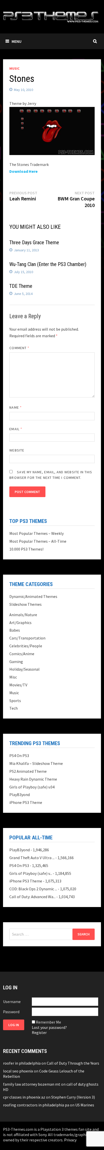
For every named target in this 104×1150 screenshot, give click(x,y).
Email (15, 429)
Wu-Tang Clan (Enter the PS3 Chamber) (47, 264)
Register (39, 1032)
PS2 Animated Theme (28, 771)
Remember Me (48, 1022)
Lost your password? (49, 1027)
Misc (13, 677)
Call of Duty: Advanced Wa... (32, 896)
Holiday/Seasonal (24, 669)
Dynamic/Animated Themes (33, 596)
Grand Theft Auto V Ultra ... (32, 857)
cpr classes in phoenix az (24, 1097)
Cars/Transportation (27, 637)
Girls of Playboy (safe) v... (30, 873)
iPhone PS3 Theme (25, 802)
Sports (15, 700)
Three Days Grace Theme (34, 242)
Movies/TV (18, 684)
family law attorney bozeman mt (31, 1084)
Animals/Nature (23, 614)
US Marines (84, 1104)
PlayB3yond (19, 794)
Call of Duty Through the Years (73, 1063)
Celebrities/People (25, 645)
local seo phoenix (18, 1070)
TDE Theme (20, 286)
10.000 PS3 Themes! (26, 549)
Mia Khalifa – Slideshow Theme (36, 763)
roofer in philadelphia (22, 1063)
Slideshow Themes (25, 604)
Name (15, 407)
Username (12, 1001)
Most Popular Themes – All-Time (37, 541)
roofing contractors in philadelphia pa (36, 1104)
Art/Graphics (20, 622)
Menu (16, 41)
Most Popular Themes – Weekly (36, 533)
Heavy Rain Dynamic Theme (33, 779)
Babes (14, 630)
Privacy (70, 1139)
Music (14, 68)
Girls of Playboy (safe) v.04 (32, 786)
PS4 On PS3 (19, 755)
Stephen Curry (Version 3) (73, 1097)
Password (11, 1011)
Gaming (16, 661)
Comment (19, 348)
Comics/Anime (21, 653)
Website (16, 450)
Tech (13, 708)
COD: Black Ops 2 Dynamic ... (33, 888)
